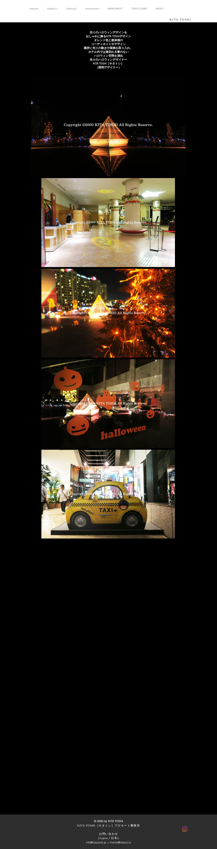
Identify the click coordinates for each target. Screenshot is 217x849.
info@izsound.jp (96, 842)
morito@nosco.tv (120, 842)
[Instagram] (184, 828)
